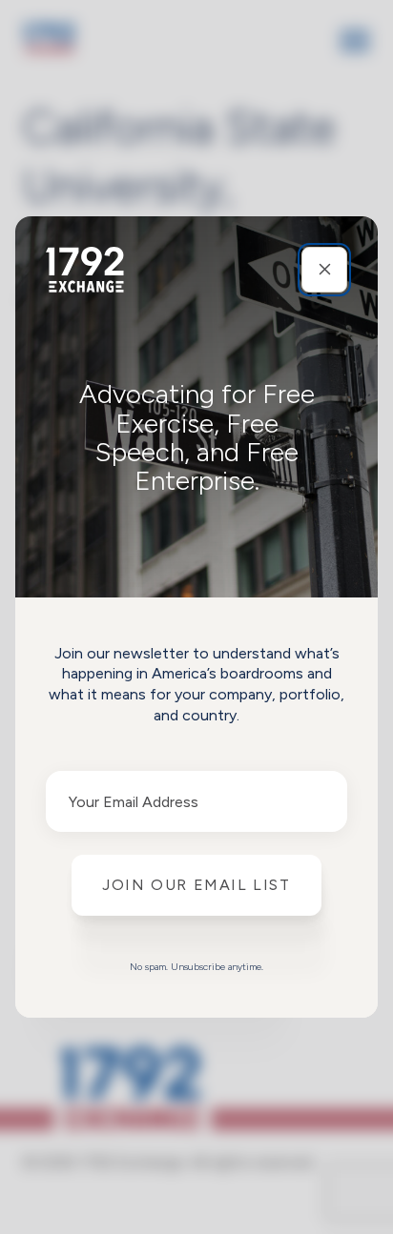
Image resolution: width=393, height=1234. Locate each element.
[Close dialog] (324, 270)
